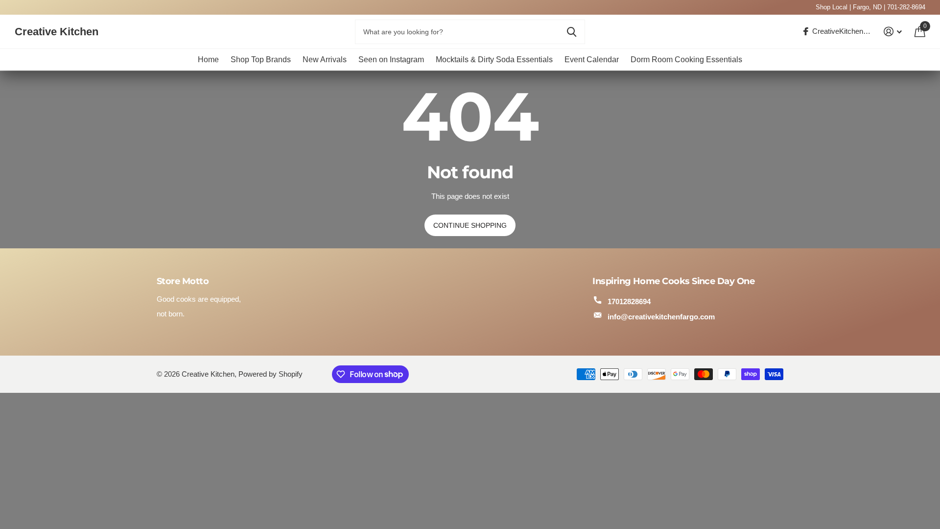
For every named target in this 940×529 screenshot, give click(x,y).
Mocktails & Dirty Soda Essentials (494, 59)
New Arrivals (325, 59)
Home (208, 59)
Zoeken (571, 32)
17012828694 (629, 301)
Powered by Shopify (270, 374)
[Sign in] (893, 32)
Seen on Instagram (391, 59)
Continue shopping (470, 225)
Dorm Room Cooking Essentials (686, 59)
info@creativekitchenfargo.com (661, 317)
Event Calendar (591, 59)
